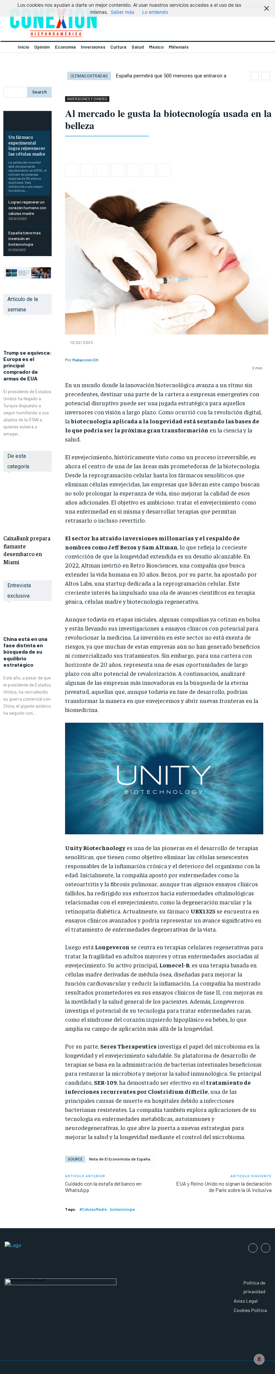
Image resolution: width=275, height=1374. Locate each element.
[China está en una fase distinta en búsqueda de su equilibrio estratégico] (27, 622)
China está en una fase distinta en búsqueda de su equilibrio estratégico (25, 652)
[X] (87, 170)
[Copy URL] (164, 170)
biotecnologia (122, 1209)
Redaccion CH (85, 359)
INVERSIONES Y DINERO (87, 99)
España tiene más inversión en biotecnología (24, 238)
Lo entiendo (155, 12)
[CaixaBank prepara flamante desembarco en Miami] (27, 504)
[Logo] (69, 22)
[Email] (133, 170)
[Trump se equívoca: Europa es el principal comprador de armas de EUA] (27, 335)
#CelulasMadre (93, 1209)
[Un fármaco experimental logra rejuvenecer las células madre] (27, 122)
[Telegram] (149, 170)
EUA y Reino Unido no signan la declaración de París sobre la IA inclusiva (224, 1186)
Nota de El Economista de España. (120, 1158)
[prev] (255, 76)
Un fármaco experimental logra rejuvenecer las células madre (26, 145)
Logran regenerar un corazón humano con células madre (27, 207)
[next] (265, 76)
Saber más (122, 12)
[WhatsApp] (102, 170)
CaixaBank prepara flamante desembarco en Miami (26, 549)
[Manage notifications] (259, 1359)
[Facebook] (71, 170)
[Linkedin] (118, 170)
